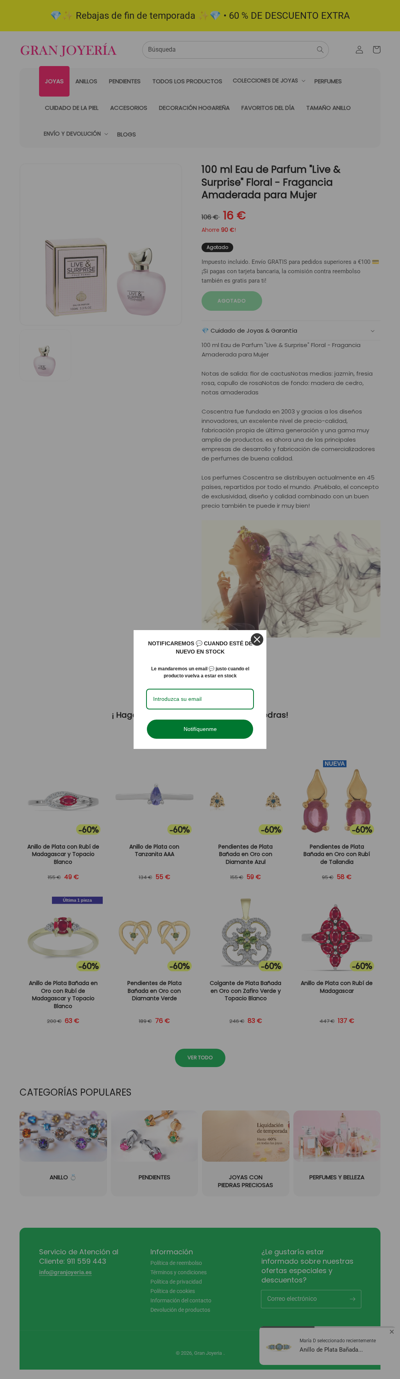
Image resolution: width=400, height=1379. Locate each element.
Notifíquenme (200, 729)
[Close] (257, 639)
